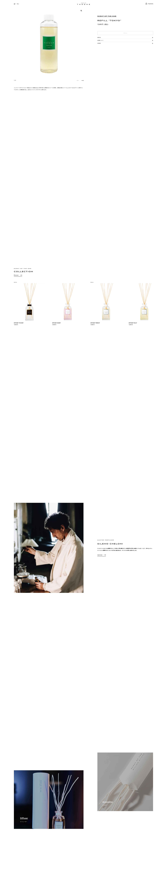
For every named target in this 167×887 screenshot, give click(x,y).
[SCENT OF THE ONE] (83, 4)
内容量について (100, 40)
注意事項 (99, 43)
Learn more (99, 555)
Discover (16, 275)
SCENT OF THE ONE (106, 16)
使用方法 (99, 37)
